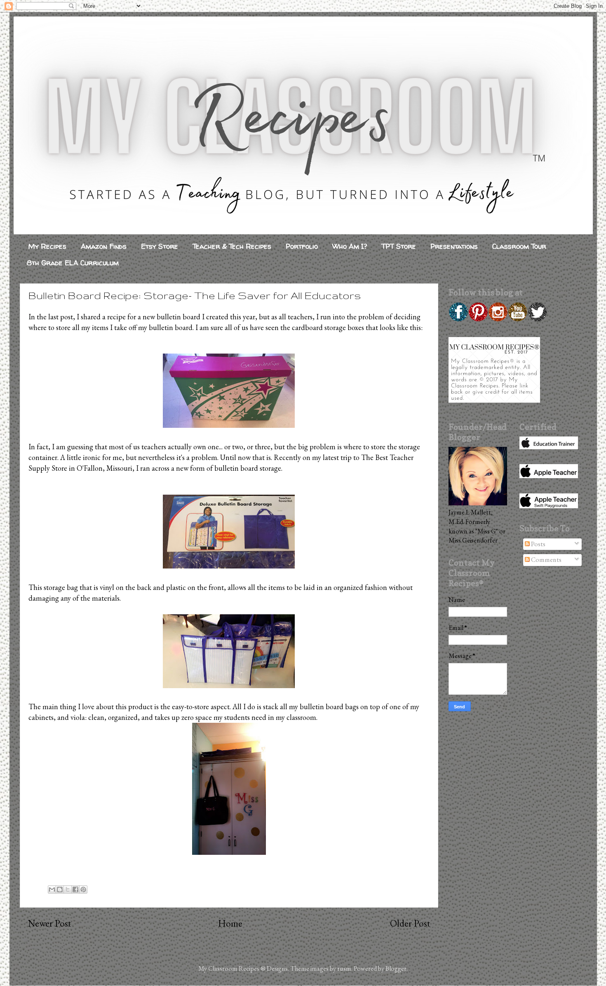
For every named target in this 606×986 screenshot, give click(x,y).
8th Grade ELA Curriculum (73, 262)
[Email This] (52, 889)
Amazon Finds (104, 246)
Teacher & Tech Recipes (232, 246)
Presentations (454, 246)
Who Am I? (349, 246)
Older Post (410, 923)
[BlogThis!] (60, 889)
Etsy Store (159, 246)
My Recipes (47, 246)
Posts (537, 544)
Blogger (395, 968)
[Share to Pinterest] (83, 889)
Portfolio (302, 246)
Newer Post (49, 923)
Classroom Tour (519, 246)
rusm (344, 968)
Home (230, 923)
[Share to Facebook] (75, 889)
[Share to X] (67, 889)
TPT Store (398, 246)
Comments (545, 559)
